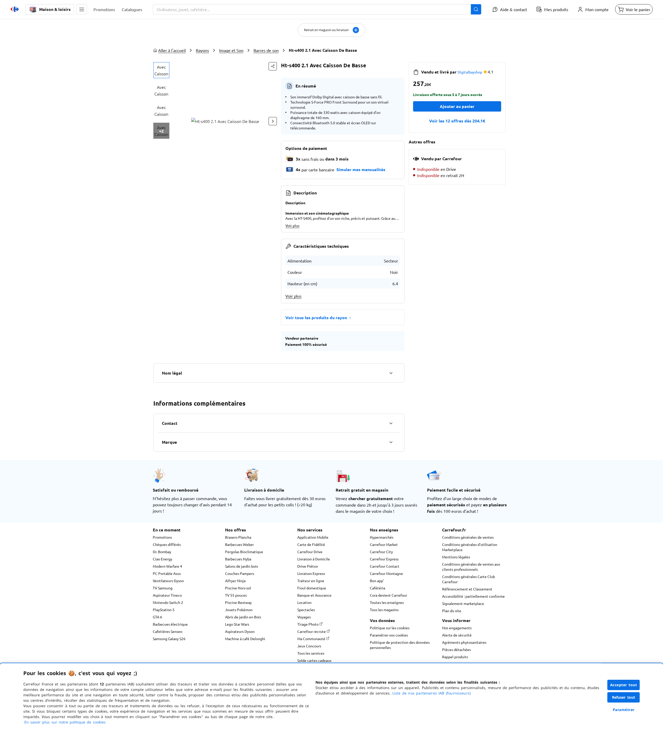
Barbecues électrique (170, 624)
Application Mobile (312, 537)
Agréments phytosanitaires (464, 642)
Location (304, 602)
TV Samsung (162, 588)
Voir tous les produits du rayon (316, 317)
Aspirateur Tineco (167, 595)
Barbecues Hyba (238, 559)
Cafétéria (377, 588)
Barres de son (266, 50)
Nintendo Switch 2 (168, 602)
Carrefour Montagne (386, 573)
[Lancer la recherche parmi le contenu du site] (476, 9)
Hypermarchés (381, 537)
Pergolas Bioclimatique (244, 551)
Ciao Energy (162, 559)
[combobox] (317, 9)
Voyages (304, 617)
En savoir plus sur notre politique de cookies (65, 722)
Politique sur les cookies (389, 627)
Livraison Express (311, 573)
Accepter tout (623, 684)
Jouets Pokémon (239, 609)
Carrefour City (381, 551)
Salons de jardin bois (241, 566)
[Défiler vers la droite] (273, 121)
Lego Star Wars (237, 624)
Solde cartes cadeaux (314, 660)
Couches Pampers (239, 573)
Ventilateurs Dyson (168, 580)
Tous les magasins (384, 609)
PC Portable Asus (167, 573)
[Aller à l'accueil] (14, 9)
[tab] (161, 70)
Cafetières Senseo (167, 631)
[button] (81, 9)
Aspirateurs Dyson (240, 631)
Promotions (162, 537)
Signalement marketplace (463, 603)
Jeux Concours (309, 646)
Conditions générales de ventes (468, 537)
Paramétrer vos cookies (389, 635)
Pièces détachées (456, 649)
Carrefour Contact (384, 566)
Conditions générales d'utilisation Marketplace (469, 547)
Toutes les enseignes (387, 602)
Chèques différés (167, 544)
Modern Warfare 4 (167, 566)
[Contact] (391, 423)
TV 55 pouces (236, 595)
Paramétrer (624, 709)
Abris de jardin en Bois (243, 617)
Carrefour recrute (312, 631)
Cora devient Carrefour (388, 595)
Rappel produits (455, 656)
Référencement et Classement (467, 589)
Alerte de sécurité (457, 635)
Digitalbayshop (470, 72)
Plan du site (451, 610)
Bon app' (377, 580)
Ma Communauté (311, 638)
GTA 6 (157, 617)
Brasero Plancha (238, 537)
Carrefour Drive (309, 551)
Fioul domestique (311, 588)
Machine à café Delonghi (245, 638)
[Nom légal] (391, 373)
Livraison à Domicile (313, 559)
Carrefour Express (384, 559)
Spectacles (306, 609)
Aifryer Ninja (235, 580)
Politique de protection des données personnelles (400, 645)
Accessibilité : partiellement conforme (473, 596)
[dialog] (331, 697)
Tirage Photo (308, 624)
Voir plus (292, 225)
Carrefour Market (384, 544)
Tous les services (310, 653)
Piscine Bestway (238, 602)
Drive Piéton (307, 566)
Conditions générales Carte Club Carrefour (468, 579)
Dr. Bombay (162, 551)
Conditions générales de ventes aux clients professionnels (471, 567)
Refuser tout (623, 697)
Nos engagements (457, 627)
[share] (273, 66)
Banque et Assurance (314, 595)
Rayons (202, 50)
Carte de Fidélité (311, 544)
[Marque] (391, 442)
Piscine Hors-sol (238, 588)
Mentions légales (456, 556)
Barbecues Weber (239, 544)
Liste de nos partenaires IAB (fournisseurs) (431, 693)
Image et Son (231, 50)
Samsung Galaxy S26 (169, 638)
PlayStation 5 (164, 609)
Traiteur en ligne (310, 580)
